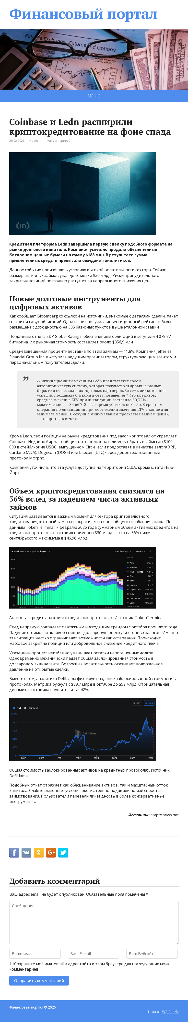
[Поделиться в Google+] (51, 853)
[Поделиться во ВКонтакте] (26, 853)
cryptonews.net (165, 815)
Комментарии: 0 (58, 141)
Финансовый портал (83, 13)
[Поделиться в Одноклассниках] (39, 853)
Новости (35, 141)
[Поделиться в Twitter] (63, 853)
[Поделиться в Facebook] (14, 853)
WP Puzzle (170, 1011)
